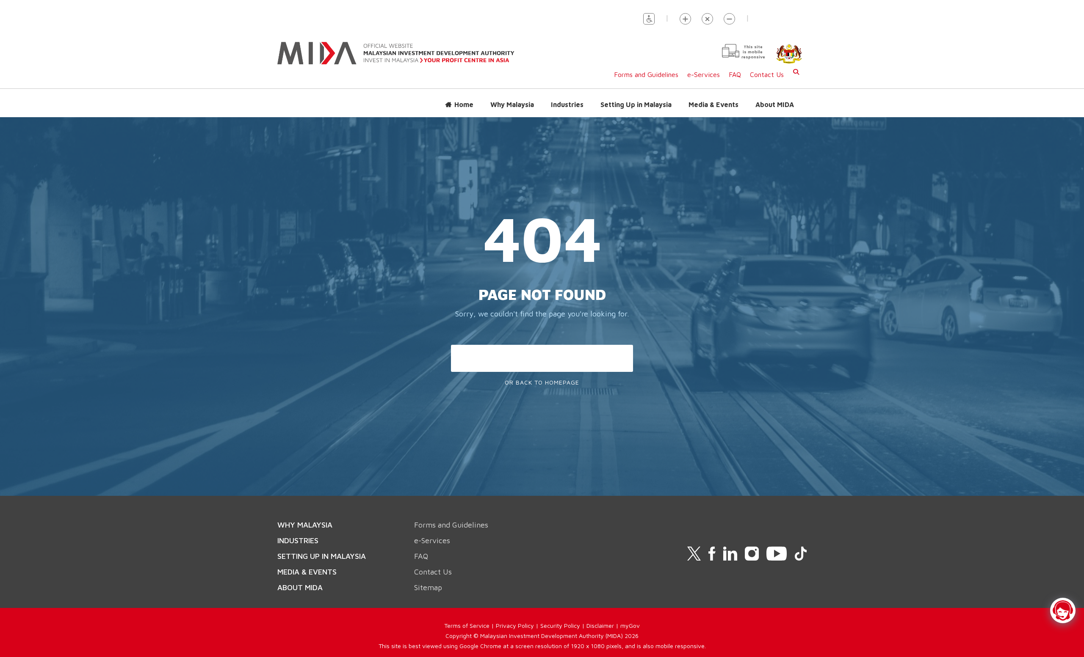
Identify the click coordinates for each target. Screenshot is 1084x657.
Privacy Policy (515, 625)
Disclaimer (600, 625)
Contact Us (767, 74)
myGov (630, 625)
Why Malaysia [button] (512, 104)
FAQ (735, 74)
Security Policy (560, 625)
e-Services (703, 74)
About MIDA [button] (774, 104)
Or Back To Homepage (542, 382)
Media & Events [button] (713, 104)
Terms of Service (466, 625)
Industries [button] (567, 104)
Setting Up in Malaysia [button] (636, 104)
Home (463, 104)
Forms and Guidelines (646, 74)
